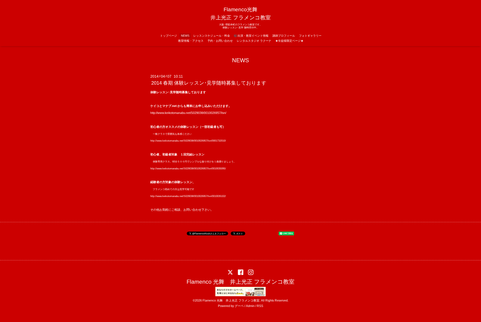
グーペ (239, 306)
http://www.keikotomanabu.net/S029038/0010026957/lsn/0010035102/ (188, 196)
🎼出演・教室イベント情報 (251, 35)
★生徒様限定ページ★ (289, 40)
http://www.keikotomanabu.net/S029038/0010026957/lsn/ (188, 112)
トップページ (168, 35)
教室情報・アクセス (190, 40)
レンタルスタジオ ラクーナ (254, 40)
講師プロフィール (283, 35)
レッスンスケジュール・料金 (211, 35)
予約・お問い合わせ (220, 40)
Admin (250, 306)
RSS (260, 306)
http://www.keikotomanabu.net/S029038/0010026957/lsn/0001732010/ (188, 140)
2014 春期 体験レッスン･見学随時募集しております (208, 83)
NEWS (185, 35)
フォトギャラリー (310, 35)
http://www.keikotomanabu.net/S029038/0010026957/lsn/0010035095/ (188, 168)
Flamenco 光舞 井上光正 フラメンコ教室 (240, 282)
